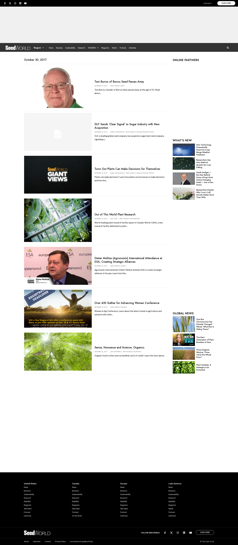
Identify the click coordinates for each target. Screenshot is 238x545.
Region (37, 47)
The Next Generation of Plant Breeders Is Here (205, 340)
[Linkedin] (20, 3)
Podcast (123, 47)
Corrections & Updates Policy (81, 541)
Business (59, 47)
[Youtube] (25, 3)
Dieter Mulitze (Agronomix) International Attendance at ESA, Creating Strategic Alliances (128, 260)
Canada (75, 483)
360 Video (28, 508)
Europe (123, 483)
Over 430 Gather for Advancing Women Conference (126, 303)
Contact (48, 541)
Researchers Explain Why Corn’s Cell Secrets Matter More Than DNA (205, 193)
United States (30, 483)
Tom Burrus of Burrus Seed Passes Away (119, 82)
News (51, 47)
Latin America (175, 483)
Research (81, 47)
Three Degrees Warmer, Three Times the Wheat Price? (203, 353)
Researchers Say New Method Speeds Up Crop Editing (203, 164)
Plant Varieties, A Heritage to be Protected (203, 367)
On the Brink (77, 516)
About (26, 541)
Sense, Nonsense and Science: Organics (119, 348)
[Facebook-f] (5, 3)
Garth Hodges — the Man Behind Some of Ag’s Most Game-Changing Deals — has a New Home (204, 178)
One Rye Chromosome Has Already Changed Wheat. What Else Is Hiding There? (205, 324)
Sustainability (70, 47)
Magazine (105, 47)
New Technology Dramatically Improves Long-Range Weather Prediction (203, 149)
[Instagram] (15, 3)
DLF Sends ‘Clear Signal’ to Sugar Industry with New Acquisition (126, 126)
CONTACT (207, 3)
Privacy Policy (60, 541)
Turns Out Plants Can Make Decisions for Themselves (127, 169)
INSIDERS (92, 47)
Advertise (132, 47)
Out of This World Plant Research (115, 215)
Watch (114, 47)
